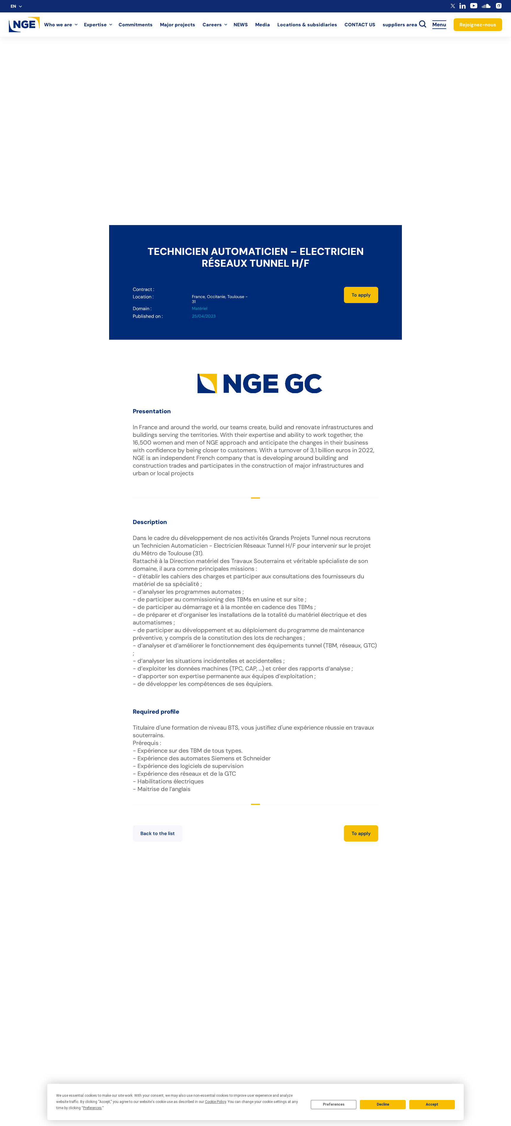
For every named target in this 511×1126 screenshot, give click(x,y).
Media (262, 25)
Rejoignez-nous (478, 25)
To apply (361, 295)
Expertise (95, 25)
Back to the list (157, 833)
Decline (383, 1104)
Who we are (58, 25)
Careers (212, 25)
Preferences (334, 1104)
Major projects (177, 25)
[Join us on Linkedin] (463, 7)
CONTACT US (360, 25)
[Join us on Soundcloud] (486, 9)
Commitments (136, 25)
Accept (432, 1104)
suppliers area (400, 25)
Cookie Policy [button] (215, 1102)
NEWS (241, 25)
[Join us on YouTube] (473, 8)
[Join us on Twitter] (453, 7)
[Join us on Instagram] (498, 8)
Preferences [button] (92, 1108)
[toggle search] (422, 24)
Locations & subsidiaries (307, 25)
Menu (439, 24)
